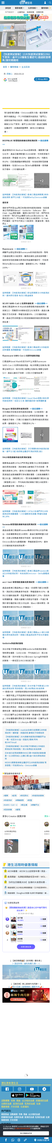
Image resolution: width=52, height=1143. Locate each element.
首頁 (5, 66)
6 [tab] (32, 17)
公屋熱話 (21, 12)
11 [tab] (30, 20)
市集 (13, 1100)
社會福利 (25, 1106)
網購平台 (35, 805)
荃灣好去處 (18, 1103)
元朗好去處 (6, 1103)
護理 (18, 809)
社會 (38, 1103)
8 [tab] (23, 20)
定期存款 (40, 12)
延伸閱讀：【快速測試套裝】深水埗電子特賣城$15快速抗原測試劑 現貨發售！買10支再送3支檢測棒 (25, 687)
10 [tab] (28, 20)
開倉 (18, 1100)
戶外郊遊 (15, 1106)
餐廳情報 (5, 1106)
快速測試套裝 (38, 795)
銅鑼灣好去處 (42, 1100)
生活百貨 (26, 66)
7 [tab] (20, 20)
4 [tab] (28, 17)
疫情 (14, 795)
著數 (6, 795)
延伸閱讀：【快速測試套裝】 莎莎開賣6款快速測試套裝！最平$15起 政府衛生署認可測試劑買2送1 (25, 450)
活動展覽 (5, 1100)
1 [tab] (20, 17)
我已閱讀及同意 (26, 1133)
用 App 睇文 (43, 79)
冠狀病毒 (8, 809)
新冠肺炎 (24, 795)
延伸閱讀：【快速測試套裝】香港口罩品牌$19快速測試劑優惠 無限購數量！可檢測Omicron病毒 (25, 348)
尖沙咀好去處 (28, 1100)
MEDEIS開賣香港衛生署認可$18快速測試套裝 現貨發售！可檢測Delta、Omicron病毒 (25, 764)
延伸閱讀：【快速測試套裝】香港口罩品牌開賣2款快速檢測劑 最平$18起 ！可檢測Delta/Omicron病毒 (25, 195)
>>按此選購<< (20, 248)
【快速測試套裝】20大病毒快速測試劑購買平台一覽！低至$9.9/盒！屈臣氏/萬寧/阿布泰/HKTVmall (25, 739)
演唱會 (8, 7)
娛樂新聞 (30, 12)
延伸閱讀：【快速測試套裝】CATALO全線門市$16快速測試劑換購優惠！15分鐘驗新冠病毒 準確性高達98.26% (25, 514)
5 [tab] (30, 17)
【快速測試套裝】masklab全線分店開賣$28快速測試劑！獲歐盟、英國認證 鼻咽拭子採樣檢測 (26, 731)
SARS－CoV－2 (11, 805)
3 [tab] (25, 17)
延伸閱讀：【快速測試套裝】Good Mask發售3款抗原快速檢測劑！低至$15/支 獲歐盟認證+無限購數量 (25, 399)
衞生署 (24, 805)
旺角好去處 (30, 1103)
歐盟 (30, 800)
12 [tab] (32, 20)
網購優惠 (20, 800)
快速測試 (8, 800)
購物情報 (14, 66)
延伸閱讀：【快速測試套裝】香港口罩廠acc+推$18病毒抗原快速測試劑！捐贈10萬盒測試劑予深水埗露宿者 (25, 635)
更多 (46, 816)
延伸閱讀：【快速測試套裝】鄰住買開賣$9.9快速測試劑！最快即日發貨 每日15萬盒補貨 (25, 294)
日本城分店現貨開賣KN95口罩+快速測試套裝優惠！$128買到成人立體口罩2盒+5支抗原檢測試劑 (25, 755)
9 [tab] (25, 20)
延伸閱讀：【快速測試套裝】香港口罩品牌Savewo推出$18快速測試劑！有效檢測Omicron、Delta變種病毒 (25, 573)
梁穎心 (9, 73)
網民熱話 (5, 1114)
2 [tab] (23, 17)
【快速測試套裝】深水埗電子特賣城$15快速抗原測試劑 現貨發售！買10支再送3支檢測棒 (25, 747)
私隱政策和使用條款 (22, 1128)
